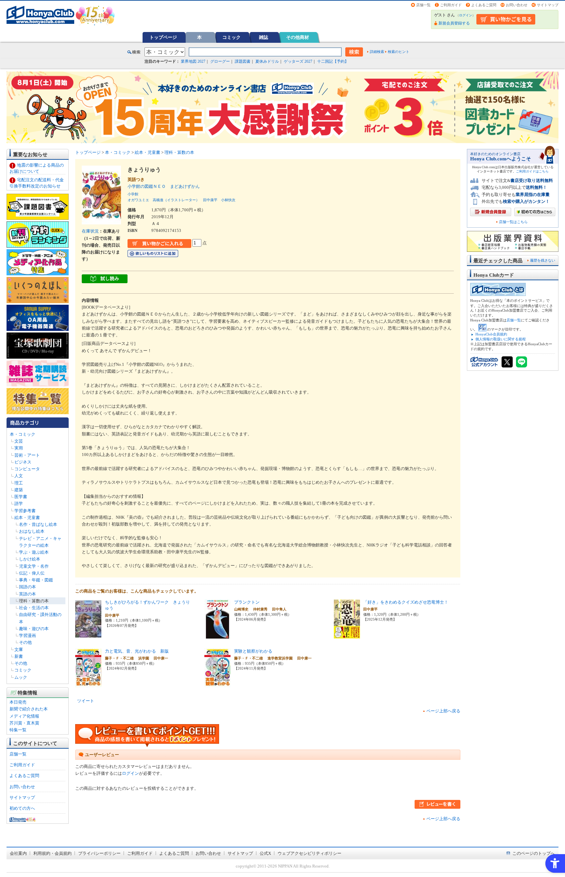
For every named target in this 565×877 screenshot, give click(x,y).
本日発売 (17, 702)
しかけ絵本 (29, 559)
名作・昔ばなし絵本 (38, 524)
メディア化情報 (24, 716)
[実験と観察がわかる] (217, 684)
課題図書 (242, 61)
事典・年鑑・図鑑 (36, 579)
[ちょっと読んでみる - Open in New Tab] (105, 279)
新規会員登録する (454, 23)
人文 (18, 475)
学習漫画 (27, 635)
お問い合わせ (516, 5)
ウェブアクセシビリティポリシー (309, 853)
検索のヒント (398, 52)
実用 (18, 448)
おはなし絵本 (31, 531)
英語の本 (27, 594)
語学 (18, 503)
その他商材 (297, 37)
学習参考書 (25, 510)
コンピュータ (27, 468)
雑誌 (263, 37)
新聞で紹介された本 (28, 708)
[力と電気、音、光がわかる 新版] (88, 684)
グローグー (220, 61)
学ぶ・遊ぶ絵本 (34, 552)
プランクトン (247, 602)
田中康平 (210, 200)
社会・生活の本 (34, 607)
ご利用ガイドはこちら (532, 171)
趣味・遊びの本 (34, 628)
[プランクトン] (217, 635)
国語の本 (27, 586)
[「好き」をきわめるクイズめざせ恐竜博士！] (347, 635)
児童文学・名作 (34, 566)
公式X (265, 853)
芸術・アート (27, 455)
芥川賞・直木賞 (24, 723)
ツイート (85, 700)
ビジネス (22, 462)
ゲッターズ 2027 (298, 61)
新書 (18, 656)
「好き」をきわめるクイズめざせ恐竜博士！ (405, 602)
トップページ (163, 37)
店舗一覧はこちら (513, 222)
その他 (25, 642)
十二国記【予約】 (333, 61)
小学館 (133, 194)
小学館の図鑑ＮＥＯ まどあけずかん (166, 186)
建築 (18, 489)
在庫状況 (90, 231)
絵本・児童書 (27, 517)
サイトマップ (547, 5)
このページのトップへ (533, 853)
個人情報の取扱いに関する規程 (500, 339)
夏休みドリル (267, 61)
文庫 (18, 649)
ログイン (465, 15)
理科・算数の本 (34, 600)
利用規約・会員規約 (52, 853)
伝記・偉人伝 (31, 573)
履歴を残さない (542, 260)
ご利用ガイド (451, 5)
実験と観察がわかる (253, 651)
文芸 (18, 441)
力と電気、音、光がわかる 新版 (137, 651)
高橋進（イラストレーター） (176, 200)
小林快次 (228, 200)
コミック (231, 37)
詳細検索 (377, 52)
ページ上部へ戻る (443, 710)
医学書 (20, 496)
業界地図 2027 (193, 61)
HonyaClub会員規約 (491, 334)
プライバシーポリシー (99, 853)
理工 (18, 482)
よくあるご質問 (483, 5)
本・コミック (22, 434)
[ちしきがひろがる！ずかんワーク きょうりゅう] (88, 635)
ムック (20, 677)
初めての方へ (22, 808)
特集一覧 (17, 729)
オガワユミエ (138, 200)
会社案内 (18, 853)
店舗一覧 (423, 5)
